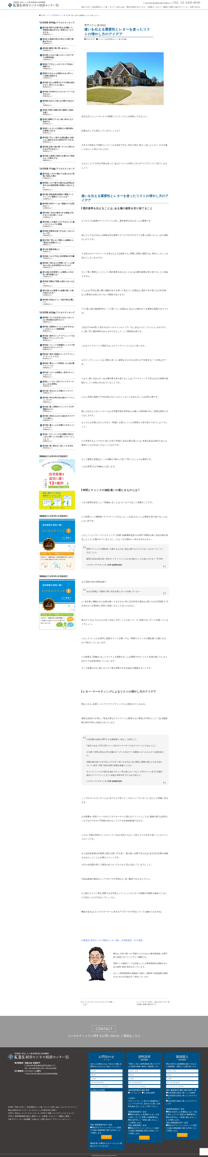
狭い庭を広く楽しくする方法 (61, 445)
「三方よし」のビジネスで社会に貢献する (58, 65)
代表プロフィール (181, 7)
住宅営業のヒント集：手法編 (115, 39)
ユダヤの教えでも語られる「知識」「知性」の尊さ (59, 174)
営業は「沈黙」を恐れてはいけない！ (59, 282)
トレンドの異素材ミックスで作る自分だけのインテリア (59, 346)
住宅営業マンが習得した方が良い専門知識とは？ (58, 273)
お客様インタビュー (155, 7)
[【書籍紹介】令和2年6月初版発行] (57, 508)
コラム (100, 39)
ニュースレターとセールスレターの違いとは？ (98, 1003)
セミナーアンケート (68, 1107)
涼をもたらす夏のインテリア (61, 390)
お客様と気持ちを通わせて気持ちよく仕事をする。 (58, 156)
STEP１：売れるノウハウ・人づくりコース (23, 1113)
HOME (10, 1107)
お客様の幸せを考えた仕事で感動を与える (58, 40)
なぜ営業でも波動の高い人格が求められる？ (58, 291)
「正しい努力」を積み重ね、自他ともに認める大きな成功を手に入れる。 (59, 138)
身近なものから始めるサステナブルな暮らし (59, 417)
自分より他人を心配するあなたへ (58, 101)
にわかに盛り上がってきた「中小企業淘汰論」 (58, 56)
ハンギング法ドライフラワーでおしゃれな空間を (58, 382)
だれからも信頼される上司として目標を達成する (58, 74)
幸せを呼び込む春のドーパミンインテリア (59, 398)
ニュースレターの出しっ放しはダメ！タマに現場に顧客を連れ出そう (152, 1003)
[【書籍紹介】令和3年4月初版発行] (57, 628)
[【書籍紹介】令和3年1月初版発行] (57, 568)
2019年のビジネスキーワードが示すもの (59, 92)
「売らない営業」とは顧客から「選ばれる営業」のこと (58, 241)
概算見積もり (54, 249)
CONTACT (104, 1028)
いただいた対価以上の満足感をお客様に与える (58, 129)
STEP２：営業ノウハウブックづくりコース (57, 1113)
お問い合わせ (195, 7)
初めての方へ (86, 7)
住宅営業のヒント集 (99, 7)
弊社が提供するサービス (136, 7)
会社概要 (26, 1119)
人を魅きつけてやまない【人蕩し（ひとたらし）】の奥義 (59, 222)
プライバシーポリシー (61, 1119)
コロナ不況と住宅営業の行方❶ (61, 256)
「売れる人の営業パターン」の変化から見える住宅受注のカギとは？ (59, 264)
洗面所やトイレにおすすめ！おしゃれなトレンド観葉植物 (58, 327)
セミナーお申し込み (117, 7)
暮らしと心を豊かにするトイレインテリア (59, 426)
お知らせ (35, 1119)
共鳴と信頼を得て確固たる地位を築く (58, 111)
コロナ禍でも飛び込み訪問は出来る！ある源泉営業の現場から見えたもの (58, 185)
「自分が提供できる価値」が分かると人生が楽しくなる (58, 213)
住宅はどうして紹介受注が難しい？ (58, 300)
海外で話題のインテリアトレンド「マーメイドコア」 (59, 355)
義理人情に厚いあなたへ (59, 48)
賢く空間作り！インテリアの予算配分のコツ (58, 407)
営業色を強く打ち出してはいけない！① (58, 232)
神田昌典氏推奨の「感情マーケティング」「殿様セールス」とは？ (58, 195)
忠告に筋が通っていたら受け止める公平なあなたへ (58, 147)
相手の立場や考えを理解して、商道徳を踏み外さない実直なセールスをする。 (58, 29)
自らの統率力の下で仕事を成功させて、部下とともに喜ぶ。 (58, 83)
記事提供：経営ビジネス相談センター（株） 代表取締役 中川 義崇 (112, 940)
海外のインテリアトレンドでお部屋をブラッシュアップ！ (59, 336)
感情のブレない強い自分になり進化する (58, 120)
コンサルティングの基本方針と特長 (42, 1110)
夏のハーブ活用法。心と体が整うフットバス (58, 364)
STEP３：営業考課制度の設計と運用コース (24, 1116)
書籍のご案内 (168, 7)
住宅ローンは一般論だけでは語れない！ (58, 204)
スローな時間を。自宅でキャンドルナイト (58, 373)
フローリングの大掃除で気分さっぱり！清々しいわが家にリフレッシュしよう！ (58, 436)
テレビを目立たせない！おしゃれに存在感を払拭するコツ (58, 318)
